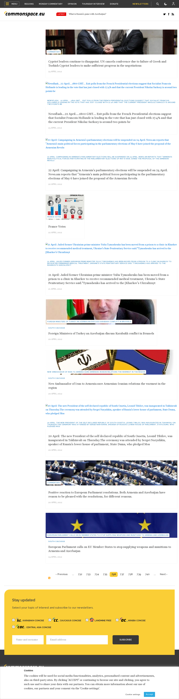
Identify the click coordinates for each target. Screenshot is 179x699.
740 (147, 574)
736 (114, 574)
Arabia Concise (137, 620)
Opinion (72, 4)
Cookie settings (133, 694)
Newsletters (140, 4)
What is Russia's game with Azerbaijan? (87, 14)
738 (130, 574)
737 (122, 574)
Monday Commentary (51, 4)
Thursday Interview (93, 4)
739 (139, 574)
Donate (114, 4)
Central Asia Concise (38, 627)
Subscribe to (49, 578)
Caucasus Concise (70, 620)
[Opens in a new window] (164, 14)
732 (80, 574)
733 (88, 574)
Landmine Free (103, 620)
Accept (149, 694)
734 (97, 574)
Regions (29, 4)
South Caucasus (56, 328)
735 (105, 574)
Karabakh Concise (33, 620)
